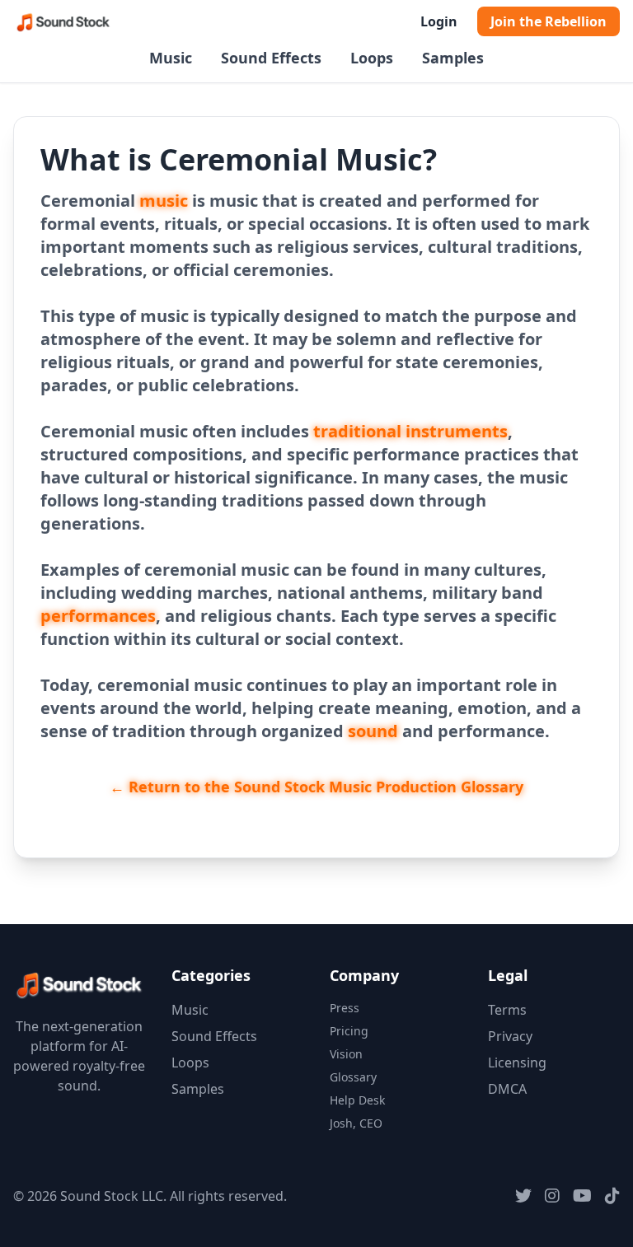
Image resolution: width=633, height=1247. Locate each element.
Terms (507, 1010)
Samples (453, 58)
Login (438, 21)
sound (373, 731)
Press (344, 1008)
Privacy (510, 1036)
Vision (346, 1054)
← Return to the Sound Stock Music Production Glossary (316, 786)
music (163, 200)
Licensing (517, 1062)
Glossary (353, 1077)
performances (98, 616)
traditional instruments (410, 431)
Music (170, 58)
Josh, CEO (356, 1123)
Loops (371, 58)
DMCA (507, 1089)
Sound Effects (271, 58)
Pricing (349, 1031)
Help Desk (357, 1100)
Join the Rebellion (548, 21)
